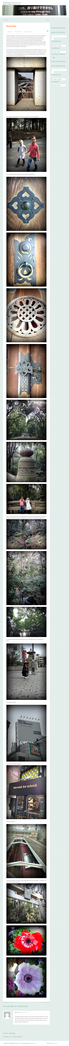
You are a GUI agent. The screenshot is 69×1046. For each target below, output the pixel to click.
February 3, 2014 (17, 31)
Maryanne (10, 31)
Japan (31, 31)
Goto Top (64, 1044)
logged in (11, 1036)
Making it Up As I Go (12, 3)
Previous (5, 20)
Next (48, 20)
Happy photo (26, 31)
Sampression (55, 1043)
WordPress (34, 1043)
